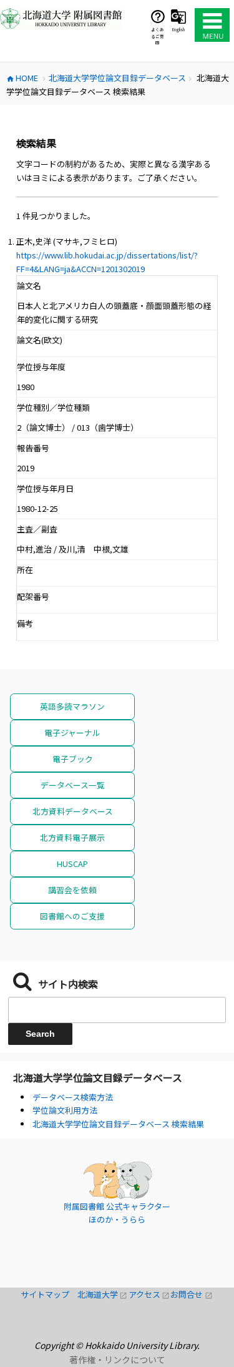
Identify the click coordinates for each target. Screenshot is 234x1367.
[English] (178, 16)
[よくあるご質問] (158, 16)
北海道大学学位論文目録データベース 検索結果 (118, 1124)
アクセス (150, 1294)
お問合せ (191, 1294)
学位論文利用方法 (64, 1110)
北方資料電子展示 (72, 837)
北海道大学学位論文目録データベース (97, 1077)
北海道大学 (103, 1294)
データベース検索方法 (72, 1097)
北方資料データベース (72, 811)
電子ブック (72, 759)
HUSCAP (72, 864)
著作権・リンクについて (117, 1359)
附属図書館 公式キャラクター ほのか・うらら (117, 1213)
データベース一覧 (73, 785)
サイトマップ (49, 1294)
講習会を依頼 (72, 890)
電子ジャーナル (72, 732)
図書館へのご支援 (72, 916)
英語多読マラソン (72, 706)
